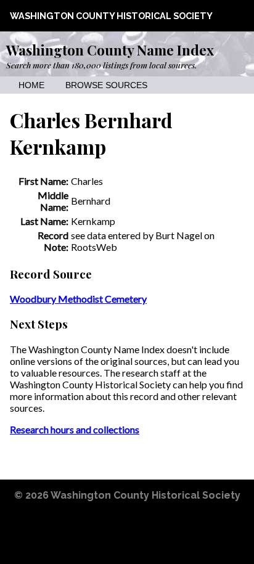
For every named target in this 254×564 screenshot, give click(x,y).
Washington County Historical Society (111, 15)
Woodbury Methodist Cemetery (78, 298)
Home (31, 85)
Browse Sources (106, 85)
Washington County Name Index (110, 50)
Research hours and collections (74, 429)
